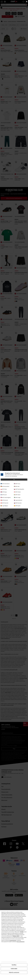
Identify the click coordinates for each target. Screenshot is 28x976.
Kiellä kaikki (14, 968)
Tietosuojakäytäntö (20, 941)
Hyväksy (14, 965)
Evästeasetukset (13, 940)
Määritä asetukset (14, 972)
